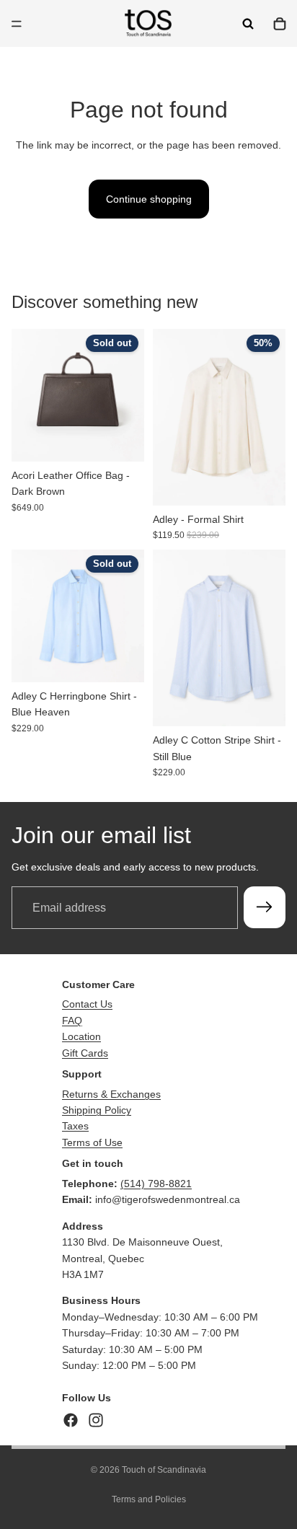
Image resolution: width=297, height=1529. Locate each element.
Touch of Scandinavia (164, 1470)
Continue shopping (149, 199)
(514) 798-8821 (156, 1183)
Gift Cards (85, 1053)
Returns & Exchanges (111, 1094)
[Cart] (280, 24)
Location (81, 1036)
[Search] (248, 24)
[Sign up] (264, 907)
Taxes (75, 1126)
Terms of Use (92, 1142)
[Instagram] (96, 1420)
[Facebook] (70, 1420)
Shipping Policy (96, 1110)
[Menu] (16, 23)
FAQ (72, 1020)
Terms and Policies (149, 1499)
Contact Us (87, 1004)
